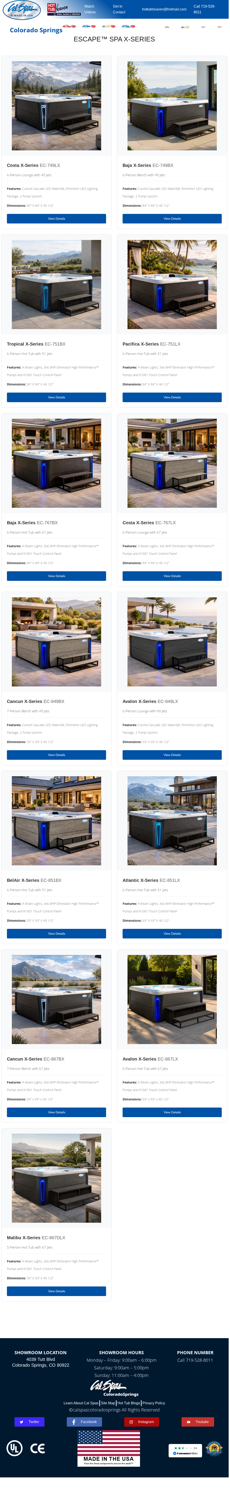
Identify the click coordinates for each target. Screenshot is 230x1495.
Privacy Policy (153, 1403)
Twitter (34, 1422)
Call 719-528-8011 (204, 9)
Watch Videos (90, 9)
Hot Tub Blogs (128, 1403)
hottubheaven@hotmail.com (164, 9)
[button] (167, 26)
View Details (56, 218)
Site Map (108, 1403)
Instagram (146, 1422)
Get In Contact (119, 9)
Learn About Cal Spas (81, 1403)
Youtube (202, 1422)
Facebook (89, 1422)
